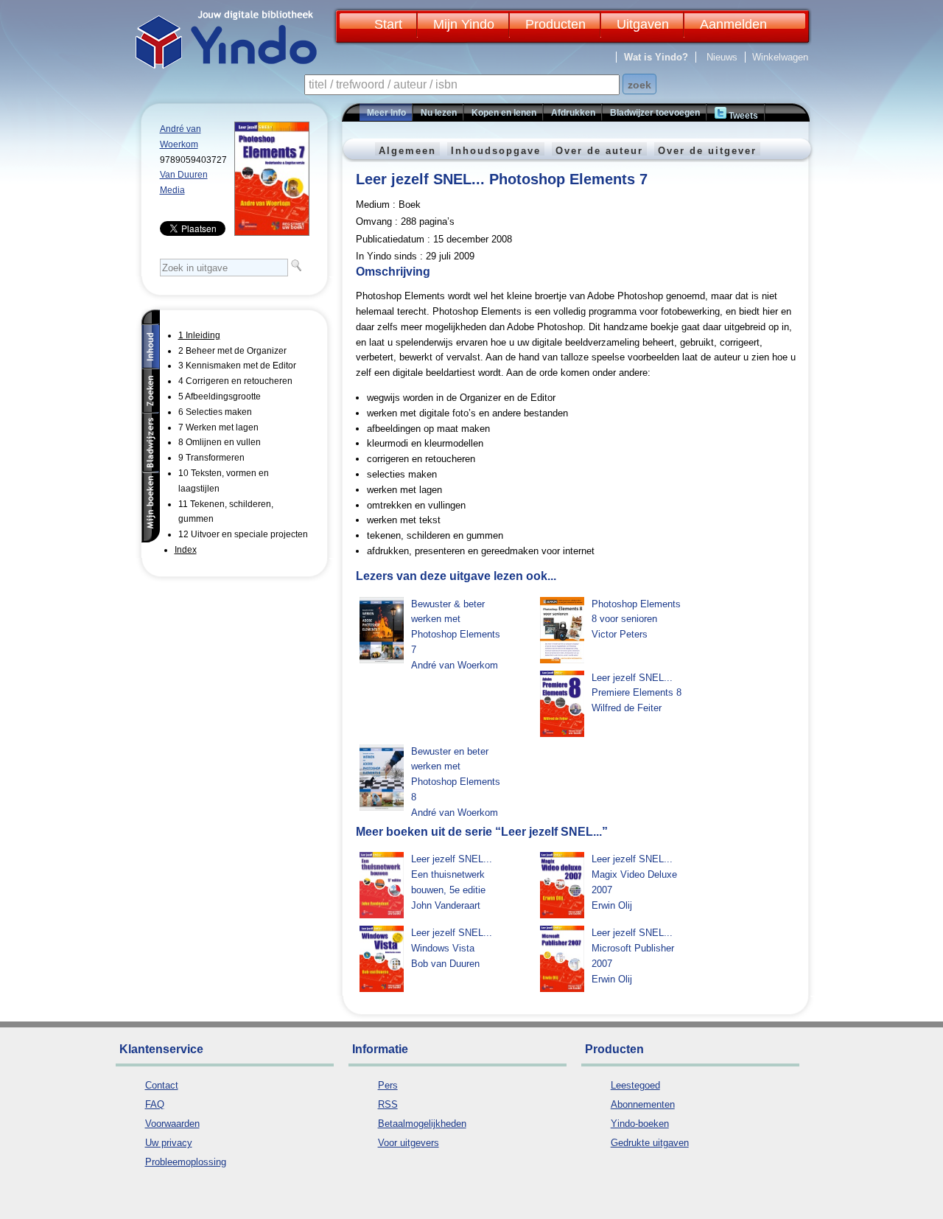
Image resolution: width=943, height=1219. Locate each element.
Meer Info (386, 113)
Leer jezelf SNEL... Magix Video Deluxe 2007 (634, 874)
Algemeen (407, 150)
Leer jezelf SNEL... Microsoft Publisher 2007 (633, 948)
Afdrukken (573, 113)
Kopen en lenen (504, 113)
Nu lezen (439, 113)
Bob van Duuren (445, 963)
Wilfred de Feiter (627, 707)
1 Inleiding (199, 335)
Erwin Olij (612, 905)
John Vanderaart (445, 905)
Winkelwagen (780, 57)
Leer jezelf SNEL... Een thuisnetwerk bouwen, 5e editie (451, 874)
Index (186, 550)
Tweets (742, 116)
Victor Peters (620, 634)
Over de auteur (599, 150)
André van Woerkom (454, 665)
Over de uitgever (707, 150)
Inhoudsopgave (496, 150)
